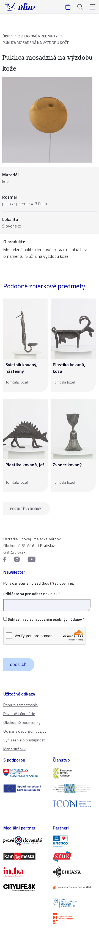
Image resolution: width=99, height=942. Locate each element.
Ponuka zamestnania (20, 705)
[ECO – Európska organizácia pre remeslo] (74, 788)
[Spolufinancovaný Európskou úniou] (24, 788)
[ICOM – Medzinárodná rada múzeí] (74, 803)
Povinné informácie (19, 713)
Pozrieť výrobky (25, 508)
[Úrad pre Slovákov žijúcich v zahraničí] (74, 902)
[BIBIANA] (74, 871)
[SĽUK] (74, 856)
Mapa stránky (14, 749)
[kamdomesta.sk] (24, 856)
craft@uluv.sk (14, 552)
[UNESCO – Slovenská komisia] (74, 841)
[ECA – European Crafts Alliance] (74, 773)
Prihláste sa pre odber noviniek (31, 593)
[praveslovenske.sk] (24, 841)
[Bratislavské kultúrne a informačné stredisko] (74, 918)
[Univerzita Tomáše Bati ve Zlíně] (74, 887)
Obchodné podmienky (21, 722)
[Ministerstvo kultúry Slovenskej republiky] (24, 773)
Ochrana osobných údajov (24, 731)
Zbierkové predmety (38, 36)
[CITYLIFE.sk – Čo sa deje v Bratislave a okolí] (24, 887)
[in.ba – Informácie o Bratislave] (24, 871)
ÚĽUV (7, 36)
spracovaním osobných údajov (55, 619)
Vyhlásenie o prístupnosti (24, 740)
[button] (92, 7)
